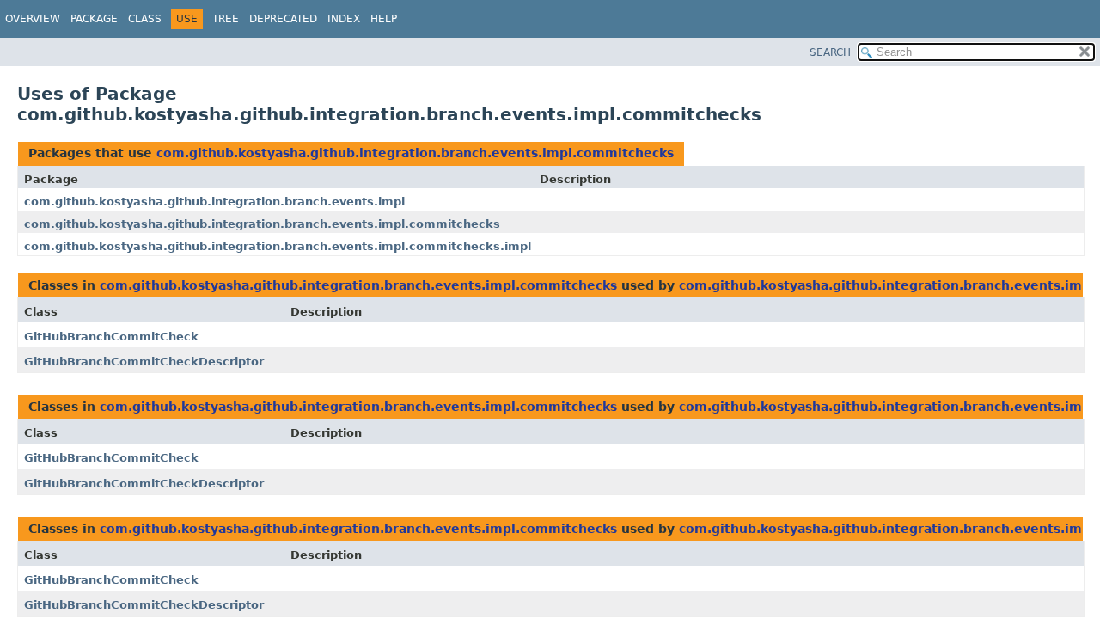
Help (383, 19)
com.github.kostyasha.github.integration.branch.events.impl (214, 201)
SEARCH (830, 52)
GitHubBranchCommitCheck (111, 336)
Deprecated (283, 19)
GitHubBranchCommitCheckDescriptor (144, 361)
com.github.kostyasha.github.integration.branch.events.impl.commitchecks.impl (277, 246)
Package (94, 19)
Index (343, 19)
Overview (32, 19)
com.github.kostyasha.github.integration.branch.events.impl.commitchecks (415, 153)
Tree (225, 19)
